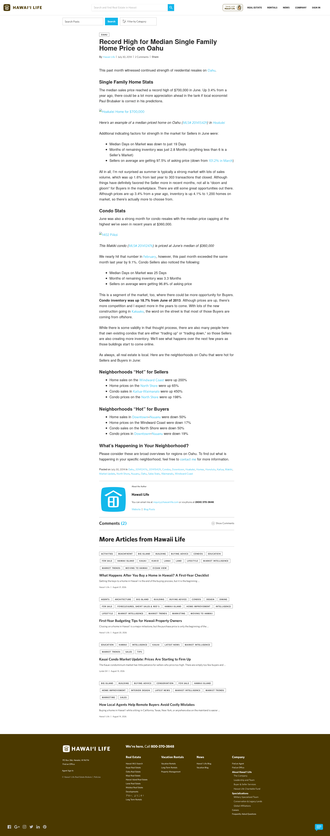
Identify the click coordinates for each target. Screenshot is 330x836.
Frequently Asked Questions (244, 814)
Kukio (155, 561)
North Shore (149, 386)
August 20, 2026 (120, 632)
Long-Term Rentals (169, 767)
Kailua (220, 469)
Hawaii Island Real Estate (136, 779)
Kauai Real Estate (133, 767)
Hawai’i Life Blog (204, 763)
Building (161, 553)
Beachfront (125, 553)
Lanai (167, 561)
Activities (107, 553)
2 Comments (142, 56)
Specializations (240, 793)
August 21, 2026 (119, 587)
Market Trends (111, 568)
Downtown (140, 417)
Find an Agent (238, 763)
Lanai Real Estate (133, 783)
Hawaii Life (109, 56)
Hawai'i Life (104, 587)
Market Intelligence (215, 561)
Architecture (123, 599)
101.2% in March (221, 160)
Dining (223, 599)
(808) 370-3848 (204, 502)
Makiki (228, 469)
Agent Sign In (67, 770)
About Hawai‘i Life (242, 771)
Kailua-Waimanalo (146, 391)
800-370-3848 (162, 746)
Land (179, 561)
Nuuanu (155, 417)
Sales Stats (154, 473)
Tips (139, 651)
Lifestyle (192, 561)
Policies (97, 777)
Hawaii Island (125, 561)
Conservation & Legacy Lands (248, 801)
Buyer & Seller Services (245, 784)
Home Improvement (198, 606)
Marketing (178, 613)
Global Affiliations (242, 805)
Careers (235, 810)
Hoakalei (219, 122)
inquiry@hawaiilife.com (165, 502)
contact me (188, 459)
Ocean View (160, 568)
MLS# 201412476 (141, 246)
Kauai (142, 561)
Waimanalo (167, 473)
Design (210, 599)
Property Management (170, 771)
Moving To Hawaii (136, 568)
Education (214, 553)
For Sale (107, 561)
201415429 (155, 469)
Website (136, 509)
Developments (132, 791)
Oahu (104, 34)
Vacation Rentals (168, 763)
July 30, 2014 (125, 56)
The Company (240, 775)
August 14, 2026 (118, 671)
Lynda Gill (103, 671)
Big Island (144, 553)
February (149, 256)
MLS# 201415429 (195, 122)
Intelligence (223, 606)
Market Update (107, 473)
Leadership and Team (244, 780)
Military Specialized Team (246, 797)
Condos (166, 469)
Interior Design (140, 690)
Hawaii (123, 644)
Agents (105, 599)
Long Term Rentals (134, 799)
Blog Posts (149, 509)
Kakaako (138, 311)
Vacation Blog (202, 767)
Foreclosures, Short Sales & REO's (138, 606)
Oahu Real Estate (133, 771)
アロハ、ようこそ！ (135, 795)
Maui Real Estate (133, 775)
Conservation (165, 683)
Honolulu (210, 469)
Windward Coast (151, 380)
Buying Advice (179, 553)
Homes (200, 469)
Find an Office (69, 764)
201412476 (141, 469)
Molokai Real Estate (134, 787)
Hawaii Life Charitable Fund (247, 788)
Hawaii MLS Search (134, 763)
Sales (128, 651)
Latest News (172, 644)
